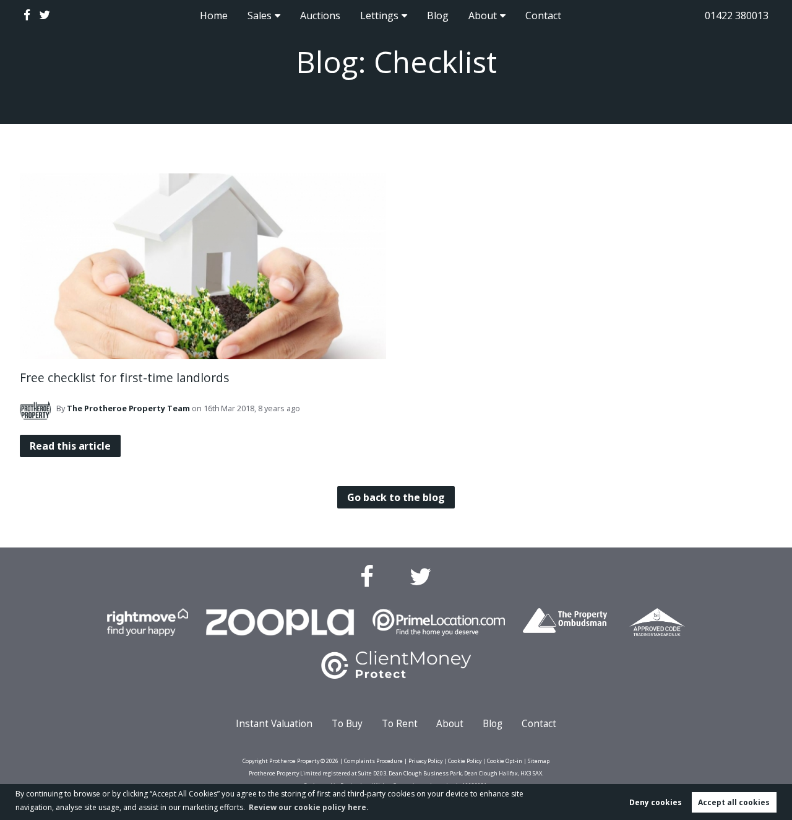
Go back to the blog (395, 497)
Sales (260, 15)
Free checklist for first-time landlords (124, 377)
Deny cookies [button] (655, 802)
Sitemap (538, 761)
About (482, 15)
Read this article (70, 446)
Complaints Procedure (373, 761)
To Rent (400, 723)
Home (214, 15)
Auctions (320, 15)
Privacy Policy (425, 761)
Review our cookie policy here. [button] (309, 807)
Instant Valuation (274, 723)
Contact (543, 15)
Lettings (379, 15)
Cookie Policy (464, 761)
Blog (438, 15)
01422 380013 (736, 15)
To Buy (347, 723)
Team (128, 408)
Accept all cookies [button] (734, 802)
